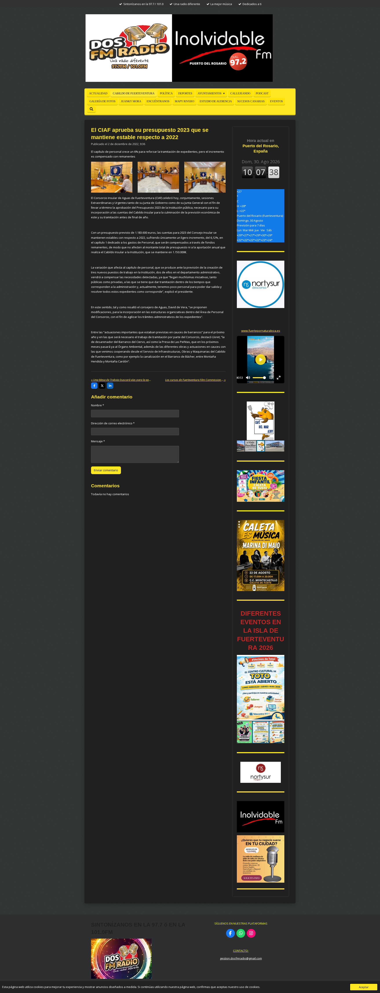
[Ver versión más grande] (111, 177)
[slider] (259, 378)
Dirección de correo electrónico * (113, 423)
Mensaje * (98, 441)
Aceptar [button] (364, 987)
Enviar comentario (106, 470)
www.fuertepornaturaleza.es (260, 331)
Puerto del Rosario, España (261, 145)
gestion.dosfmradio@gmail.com (241, 958)
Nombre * (97, 405)
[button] (280, 405)
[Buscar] (91, 109)
